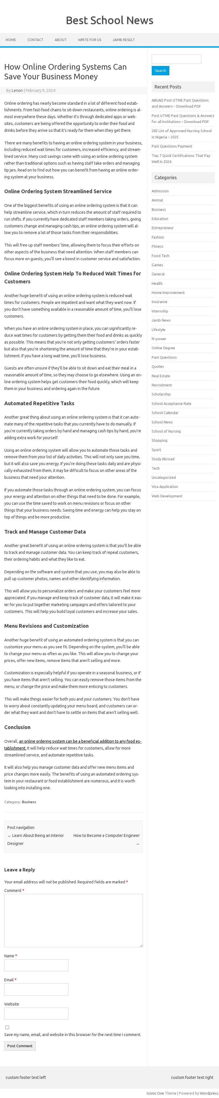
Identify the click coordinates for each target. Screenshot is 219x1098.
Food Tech (160, 256)
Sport (156, 450)
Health (157, 283)
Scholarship (161, 394)
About (61, 40)
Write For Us (89, 40)
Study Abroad (163, 459)
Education (160, 219)
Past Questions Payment (172, 146)
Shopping (159, 440)
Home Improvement (168, 292)
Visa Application (165, 487)
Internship (160, 311)
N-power (159, 339)
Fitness (157, 246)
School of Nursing (166, 431)
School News (162, 422)
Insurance (159, 302)
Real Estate (161, 376)
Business (29, 802)
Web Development (167, 496)
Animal (157, 200)
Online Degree (163, 348)
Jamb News (161, 320)
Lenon (17, 90)
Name (10, 956)
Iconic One (155, 1093)
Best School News (109, 20)
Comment (14, 890)
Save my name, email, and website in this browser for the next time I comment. (72, 1034)
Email (10, 980)
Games (157, 265)
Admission (160, 191)
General (158, 274)
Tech (156, 468)
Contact (35, 40)
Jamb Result (124, 40)
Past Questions (164, 357)
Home (11, 40)
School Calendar (165, 413)
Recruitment (162, 385)
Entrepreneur (163, 228)
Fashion (158, 237)
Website (11, 1004)
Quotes (158, 366)
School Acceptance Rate (171, 403)
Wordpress (209, 1093)
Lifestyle (158, 330)
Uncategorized (164, 477)
